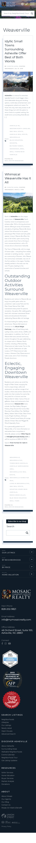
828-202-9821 (9, 609)
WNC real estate (16, 486)
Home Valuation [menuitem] (8, 775)
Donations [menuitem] (6, 784)
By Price (6, 567)
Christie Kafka (12, 66)
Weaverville (15, 137)
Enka (22, 149)
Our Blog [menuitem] (5, 802)
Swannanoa (14, 149)
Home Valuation (10, 575)
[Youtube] (9, 643)
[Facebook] (2, 643)
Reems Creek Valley (18, 495)
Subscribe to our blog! (17, 521)
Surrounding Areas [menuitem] (9, 749)
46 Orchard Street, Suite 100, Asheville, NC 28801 (17, 631)
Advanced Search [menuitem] (9, 734)
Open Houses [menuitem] (7, 731)
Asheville (8, 95)
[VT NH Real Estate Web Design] (18, 816)
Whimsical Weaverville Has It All (18, 178)
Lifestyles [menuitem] (5, 722)
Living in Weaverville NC (19, 483)
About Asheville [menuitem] (8, 746)
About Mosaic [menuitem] (7, 796)
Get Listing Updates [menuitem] (9, 760)
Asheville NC (15, 125)
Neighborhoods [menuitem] (8, 719)
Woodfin (13, 143)
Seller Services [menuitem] (7, 773)
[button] (32, 13)
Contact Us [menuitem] (6, 805)
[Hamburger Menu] (32, 4)
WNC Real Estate (16, 131)
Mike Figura (25, 434)
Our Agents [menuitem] (6, 799)
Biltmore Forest (16, 146)
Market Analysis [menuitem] (8, 781)
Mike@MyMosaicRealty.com (17, 437)
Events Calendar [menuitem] (8, 755)
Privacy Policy (6, 826)
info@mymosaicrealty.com (16, 619)
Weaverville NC (16, 460)
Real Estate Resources (14, 160)
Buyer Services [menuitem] (7, 778)
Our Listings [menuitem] (6, 725)
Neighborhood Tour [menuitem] (10, 758)
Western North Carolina (20, 128)
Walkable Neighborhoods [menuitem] (12, 752)
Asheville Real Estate (18, 134)
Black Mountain (16, 140)
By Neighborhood (11, 560)
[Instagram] (5, 643)
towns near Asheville (19, 463)
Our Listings (8, 553)
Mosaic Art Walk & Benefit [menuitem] (12, 808)
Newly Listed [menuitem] (7, 728)
